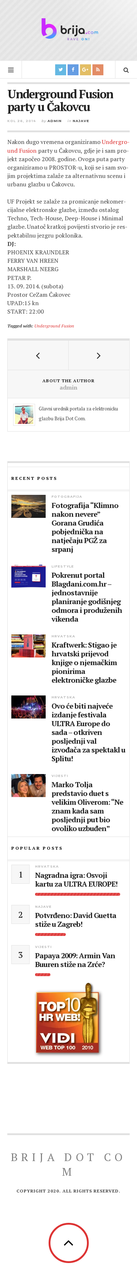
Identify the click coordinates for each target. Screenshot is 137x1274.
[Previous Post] (38, 355)
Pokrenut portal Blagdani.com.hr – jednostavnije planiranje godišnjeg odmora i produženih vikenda (87, 597)
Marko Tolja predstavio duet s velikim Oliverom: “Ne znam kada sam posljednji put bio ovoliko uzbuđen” (87, 806)
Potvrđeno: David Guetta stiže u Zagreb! (75, 920)
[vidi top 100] (68, 1020)
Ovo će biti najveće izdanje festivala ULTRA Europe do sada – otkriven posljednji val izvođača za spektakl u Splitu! (88, 732)
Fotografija (67, 496)
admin (54, 121)
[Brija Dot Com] (68, 29)
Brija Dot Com (68, 1164)
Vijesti (60, 776)
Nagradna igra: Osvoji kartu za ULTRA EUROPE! (76, 879)
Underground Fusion (54, 326)
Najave (81, 121)
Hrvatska (63, 636)
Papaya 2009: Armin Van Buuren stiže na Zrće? (75, 960)
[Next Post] (99, 355)
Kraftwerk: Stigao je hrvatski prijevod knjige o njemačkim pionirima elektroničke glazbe (84, 663)
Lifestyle (63, 566)
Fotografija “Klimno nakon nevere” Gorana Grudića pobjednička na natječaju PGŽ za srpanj (85, 527)
